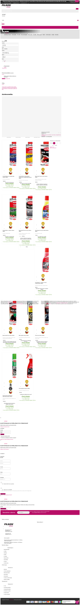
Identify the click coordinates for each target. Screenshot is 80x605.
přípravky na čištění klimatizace (62, 302)
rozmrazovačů (48, 303)
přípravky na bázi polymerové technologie (15, 303)
